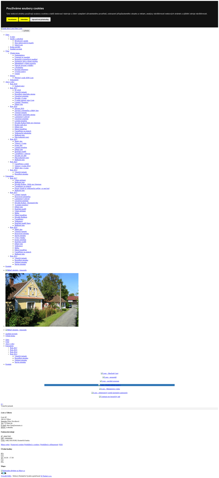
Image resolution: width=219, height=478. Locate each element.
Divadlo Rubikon (21, 217)
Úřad (7, 51)
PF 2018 (18, 90)
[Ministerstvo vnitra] (109, 389)
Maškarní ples (20, 135)
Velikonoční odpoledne (23, 133)
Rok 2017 (13, 88)
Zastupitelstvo (20, 55)
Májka (17, 213)
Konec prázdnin (20, 240)
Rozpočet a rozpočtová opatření (26, 59)
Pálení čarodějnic (21, 129)
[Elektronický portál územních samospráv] (109, 393)
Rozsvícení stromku (22, 234)
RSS (61, 445)
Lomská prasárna (21, 121)
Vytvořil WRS (6, 476)
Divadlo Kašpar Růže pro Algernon (27, 123)
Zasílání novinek (16, 49)
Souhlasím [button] (12, 19)
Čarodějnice (19, 219)
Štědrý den (18, 229)
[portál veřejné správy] (109, 385)
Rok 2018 (13, 84)
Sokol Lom (19, 45)
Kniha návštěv (15, 47)
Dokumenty (14, 80)
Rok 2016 (13, 106)
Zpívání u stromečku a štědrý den (27, 110)
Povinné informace (21, 69)
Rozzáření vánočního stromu (25, 94)
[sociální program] (109, 381)
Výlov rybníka (20, 238)
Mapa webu (5, 445)
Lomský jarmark (20, 195)
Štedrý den (18, 141)
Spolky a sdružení (16, 39)
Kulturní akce (19, 86)
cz (2, 404)
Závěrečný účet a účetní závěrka (26, 61)
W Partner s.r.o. (46, 476)
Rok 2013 (13, 170)
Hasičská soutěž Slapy (23, 223)
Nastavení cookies (17, 445)
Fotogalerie (9, 176)
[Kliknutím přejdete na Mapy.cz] (13, 471)
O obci (12, 37)
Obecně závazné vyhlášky (24, 65)
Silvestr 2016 (19, 108)
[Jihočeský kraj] (109, 373)
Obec (7, 35)
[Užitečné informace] (109, 397)
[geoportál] (109, 377)
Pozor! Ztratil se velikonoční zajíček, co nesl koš (32, 188)
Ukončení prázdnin (21, 96)
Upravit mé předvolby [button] (40, 19)
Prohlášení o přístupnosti (49, 445)
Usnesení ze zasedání (22, 57)
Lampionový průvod (22, 117)
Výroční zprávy (20, 72)
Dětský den (19, 104)
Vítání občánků (20, 180)
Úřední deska (15, 53)
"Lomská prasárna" (22, 205)
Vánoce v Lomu (20, 143)
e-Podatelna (19, 67)
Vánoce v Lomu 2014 (22, 166)
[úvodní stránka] (16, 270)
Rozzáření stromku (21, 174)
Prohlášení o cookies (32, 445)
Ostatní (17, 74)
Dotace (12, 76)
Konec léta (18, 145)
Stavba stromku (20, 236)
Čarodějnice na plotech (23, 131)
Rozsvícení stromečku (22, 197)
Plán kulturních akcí (22, 137)
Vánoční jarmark (21, 92)
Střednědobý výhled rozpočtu (25, 63)
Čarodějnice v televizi (22, 154)
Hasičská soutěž (20, 151)
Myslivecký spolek (21, 41)
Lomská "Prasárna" (22, 102)
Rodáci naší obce (21, 125)
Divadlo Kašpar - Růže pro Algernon (28, 184)
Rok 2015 (13, 139)
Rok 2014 (13, 162)
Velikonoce (19, 221)
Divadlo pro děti (20, 156)
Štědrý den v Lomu (22, 168)
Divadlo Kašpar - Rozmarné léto (26, 203)
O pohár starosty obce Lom (24, 100)
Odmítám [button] (24, 19)
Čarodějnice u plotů (22, 164)
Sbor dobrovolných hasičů (24, 43)
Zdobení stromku (21, 262)
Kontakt (8, 266)
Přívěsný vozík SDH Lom (24, 78)
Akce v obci (9, 82)
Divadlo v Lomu (21, 98)
